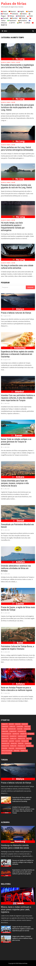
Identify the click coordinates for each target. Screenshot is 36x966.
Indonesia (15, 14)
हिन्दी (20, 23)
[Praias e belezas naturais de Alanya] (18, 771)
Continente (11, 729)
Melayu (11, 16)
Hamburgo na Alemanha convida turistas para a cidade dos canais (15, 846)
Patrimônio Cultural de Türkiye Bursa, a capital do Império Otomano (17, 647)
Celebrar (12, 726)
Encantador (22, 731)
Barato (24, 724)
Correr (19, 729)
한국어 (12, 23)
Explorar (5, 738)
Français (5, 14)
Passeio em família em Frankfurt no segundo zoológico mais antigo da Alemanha (22, 862)
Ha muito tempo (5, 62)
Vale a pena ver (6, 753)
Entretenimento (6, 733)
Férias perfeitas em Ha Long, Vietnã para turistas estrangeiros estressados (17, 148)
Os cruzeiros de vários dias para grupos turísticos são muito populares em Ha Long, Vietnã (17, 107)
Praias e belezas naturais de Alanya (16, 313)
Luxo (17, 741)
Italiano (24, 14)
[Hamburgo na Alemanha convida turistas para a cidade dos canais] (18, 834)
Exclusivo (5, 736)
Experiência (22, 736)
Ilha (29, 738)
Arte (11, 724)
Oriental (28, 743)
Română (14, 18)
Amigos (4, 724)
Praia (11, 748)
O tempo (5, 746)
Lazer (11, 741)
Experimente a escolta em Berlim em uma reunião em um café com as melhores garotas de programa (23, 872)
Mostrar (13, 743)
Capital (5, 726)
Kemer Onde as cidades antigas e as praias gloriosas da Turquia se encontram (16, 441)
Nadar (20, 743)
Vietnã (18, 62)
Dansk (5, 11)
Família (13, 738)
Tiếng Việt (24, 18)
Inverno (4, 741)
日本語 (27, 23)
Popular (29, 746)
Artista (17, 724)
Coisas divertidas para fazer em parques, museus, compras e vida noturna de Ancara (15, 483)
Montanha (5, 743)
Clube (4, 729)
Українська (12, 20)
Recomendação (20, 748)
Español (30, 11)
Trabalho (24, 750)
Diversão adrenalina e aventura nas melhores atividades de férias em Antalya (16, 568)
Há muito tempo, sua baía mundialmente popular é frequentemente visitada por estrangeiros (13, 226)
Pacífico (13, 746)
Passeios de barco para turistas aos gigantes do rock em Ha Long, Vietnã (16, 186)
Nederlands (21, 16)
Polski (31, 16)
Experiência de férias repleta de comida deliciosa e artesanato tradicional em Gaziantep (17, 354)
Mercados (25, 741)
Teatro (16, 750)
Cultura (5, 731)
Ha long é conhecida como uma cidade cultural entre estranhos (17, 266)
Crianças (27, 729)
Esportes (16, 733)
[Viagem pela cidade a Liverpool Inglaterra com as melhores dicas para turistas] (6, 937)
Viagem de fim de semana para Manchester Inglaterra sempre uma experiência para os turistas (22, 928)
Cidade (20, 726)
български (23, 20)
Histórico (21, 738)
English (21, 11)
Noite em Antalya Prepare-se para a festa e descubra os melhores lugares (16, 688)
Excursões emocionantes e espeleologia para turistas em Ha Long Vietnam (17, 66)
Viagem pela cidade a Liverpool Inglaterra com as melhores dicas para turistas (22, 938)
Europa (31, 733)
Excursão (13, 736)
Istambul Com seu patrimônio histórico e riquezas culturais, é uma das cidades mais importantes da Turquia (18, 398)
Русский (5, 18)
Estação (23, 733)
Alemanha (5, 822)
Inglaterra (6, 884)
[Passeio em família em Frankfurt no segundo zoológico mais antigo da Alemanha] (6, 861)
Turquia (4, 760)
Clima (27, 726)
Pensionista (21, 746)
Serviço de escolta (7, 750)
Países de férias (13, 3)
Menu (5, 31)
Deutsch (13, 11)
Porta (4, 748)
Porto (13, 62)
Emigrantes (13, 731)
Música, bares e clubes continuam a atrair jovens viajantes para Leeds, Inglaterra (16, 909)
